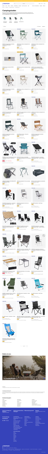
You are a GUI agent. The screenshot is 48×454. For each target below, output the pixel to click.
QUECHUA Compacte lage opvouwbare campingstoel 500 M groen (8, 44)
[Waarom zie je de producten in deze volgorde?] (37, 26)
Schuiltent (3, 401)
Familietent (3, 402)
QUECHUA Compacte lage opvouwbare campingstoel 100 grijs (8, 134)
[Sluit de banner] (45, 1)
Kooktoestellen (4, 400)
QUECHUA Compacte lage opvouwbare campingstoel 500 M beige (8, 89)
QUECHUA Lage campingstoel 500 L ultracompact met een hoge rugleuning (37, 67)
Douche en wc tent (34, 400)
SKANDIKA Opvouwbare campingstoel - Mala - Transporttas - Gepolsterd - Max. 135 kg (24, 249)
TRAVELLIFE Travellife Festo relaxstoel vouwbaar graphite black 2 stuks (22, 226)
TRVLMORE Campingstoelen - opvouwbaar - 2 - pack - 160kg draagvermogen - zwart (9, 203)
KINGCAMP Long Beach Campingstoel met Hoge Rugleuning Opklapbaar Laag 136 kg (8, 339)
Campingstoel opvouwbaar (5, 22)
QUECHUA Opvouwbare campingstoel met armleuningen (23, 44)
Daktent (18, 401)
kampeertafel (7, 14)
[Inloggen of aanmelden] (43, 4)
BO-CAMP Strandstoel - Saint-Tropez (36, 203)
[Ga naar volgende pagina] (27, 346)
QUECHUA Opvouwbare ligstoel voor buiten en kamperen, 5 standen (24, 112)
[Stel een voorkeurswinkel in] (39, 4)
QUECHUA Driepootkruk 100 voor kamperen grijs (38, 89)
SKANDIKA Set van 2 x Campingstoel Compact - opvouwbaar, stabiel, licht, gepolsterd (9, 157)
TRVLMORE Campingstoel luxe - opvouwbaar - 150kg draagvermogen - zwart (38, 317)
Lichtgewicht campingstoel (16, 22)
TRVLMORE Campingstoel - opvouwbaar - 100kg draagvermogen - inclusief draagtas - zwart (38, 158)
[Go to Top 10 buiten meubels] (44, 378)
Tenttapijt (33, 399)
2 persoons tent (19, 402)
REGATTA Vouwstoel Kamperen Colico (37, 271)
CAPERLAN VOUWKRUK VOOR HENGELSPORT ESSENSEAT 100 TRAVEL (9, 181)
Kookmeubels (19, 399)
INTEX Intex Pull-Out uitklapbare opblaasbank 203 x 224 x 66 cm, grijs (38, 181)
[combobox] (44, 26)
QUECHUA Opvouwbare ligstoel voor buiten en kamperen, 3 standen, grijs (9, 112)
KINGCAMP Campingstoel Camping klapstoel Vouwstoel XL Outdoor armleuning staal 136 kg (24, 317)
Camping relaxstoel (10, 22)
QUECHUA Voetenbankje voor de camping (23, 271)
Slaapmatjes (33, 402)
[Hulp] (41, 4)
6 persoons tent (19, 400)
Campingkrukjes (21, 21)
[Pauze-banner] (43, 1)
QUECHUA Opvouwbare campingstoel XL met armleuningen (24, 89)
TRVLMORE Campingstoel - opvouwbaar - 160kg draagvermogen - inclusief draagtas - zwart (38, 226)
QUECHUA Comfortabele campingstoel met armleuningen (38, 112)
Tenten (3, 399)
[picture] (9, 36)
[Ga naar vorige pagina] (21, 346)
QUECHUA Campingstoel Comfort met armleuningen (23, 203)
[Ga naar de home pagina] (5, 3)
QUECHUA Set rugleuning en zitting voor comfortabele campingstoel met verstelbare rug (38, 250)
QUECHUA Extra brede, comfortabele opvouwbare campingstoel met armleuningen (24, 157)
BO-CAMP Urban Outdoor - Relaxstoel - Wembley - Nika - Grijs (23, 134)
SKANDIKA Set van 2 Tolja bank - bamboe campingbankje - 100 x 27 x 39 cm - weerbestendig (8, 272)
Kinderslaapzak (34, 401)
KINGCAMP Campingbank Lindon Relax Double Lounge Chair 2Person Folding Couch (9, 226)
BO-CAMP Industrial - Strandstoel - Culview (23, 293)
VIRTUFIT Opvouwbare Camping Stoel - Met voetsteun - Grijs (9, 249)
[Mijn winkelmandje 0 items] (45, 4)
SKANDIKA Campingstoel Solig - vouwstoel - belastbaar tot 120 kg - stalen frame (9, 294)
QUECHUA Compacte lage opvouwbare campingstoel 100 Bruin (37, 134)
